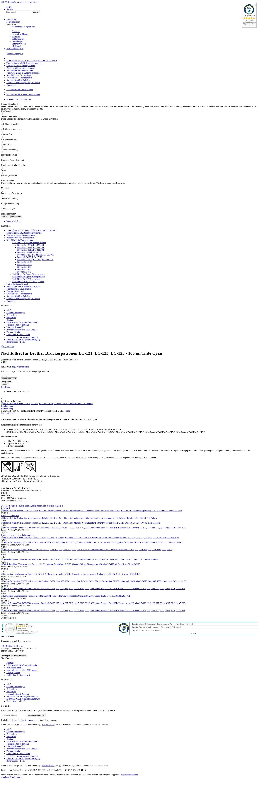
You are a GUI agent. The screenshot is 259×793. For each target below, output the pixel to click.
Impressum (11, 317)
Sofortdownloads (19, 44)
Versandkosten (48, 724)
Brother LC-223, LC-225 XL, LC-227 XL (35, 255)
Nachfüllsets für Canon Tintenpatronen (28, 274)
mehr (67, 411)
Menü (8, 7)
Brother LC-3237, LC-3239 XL (31, 245)
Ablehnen (5, 777)
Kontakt (9, 320)
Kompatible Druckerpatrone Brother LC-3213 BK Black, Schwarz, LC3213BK (106, 574)
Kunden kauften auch (20, 506)
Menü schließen (13, 22)
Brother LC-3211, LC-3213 (29, 252)
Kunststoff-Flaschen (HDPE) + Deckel (23, 298)
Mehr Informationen (129, 775)
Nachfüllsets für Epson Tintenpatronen (28, 277)
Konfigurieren (16, 777)
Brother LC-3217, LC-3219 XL (31, 250)
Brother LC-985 (24, 267)
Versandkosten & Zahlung (17, 325)
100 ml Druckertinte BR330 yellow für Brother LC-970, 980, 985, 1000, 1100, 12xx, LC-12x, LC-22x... (138, 542)
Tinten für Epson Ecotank (17, 284)
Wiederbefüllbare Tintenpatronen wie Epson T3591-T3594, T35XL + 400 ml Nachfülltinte (119, 559)
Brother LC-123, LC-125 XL (29, 257)
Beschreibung (7, 406)
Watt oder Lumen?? (14, 327)
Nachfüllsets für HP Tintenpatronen (27, 279)
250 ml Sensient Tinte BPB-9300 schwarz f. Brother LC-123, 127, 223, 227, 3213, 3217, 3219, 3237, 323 (139, 603)
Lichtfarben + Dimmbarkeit (18, 334)
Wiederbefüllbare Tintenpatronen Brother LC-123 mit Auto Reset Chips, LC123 (106, 564)
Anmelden (16, 27)
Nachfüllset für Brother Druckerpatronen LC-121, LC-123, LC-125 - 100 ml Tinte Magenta (121, 523)
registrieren (30, 27)
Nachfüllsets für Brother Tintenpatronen (29, 242)
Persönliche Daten (19, 34)
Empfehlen (5, 387)
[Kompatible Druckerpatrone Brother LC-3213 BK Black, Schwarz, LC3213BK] (36, 574)
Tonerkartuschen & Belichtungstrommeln (24, 233)
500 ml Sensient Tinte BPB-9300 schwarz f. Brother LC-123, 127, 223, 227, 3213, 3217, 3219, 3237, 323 (139, 528)
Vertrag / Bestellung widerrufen (14, 656)
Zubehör (5, 506)
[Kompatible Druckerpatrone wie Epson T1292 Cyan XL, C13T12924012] (34, 596)
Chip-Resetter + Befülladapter (19, 294)
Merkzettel (16, 46)
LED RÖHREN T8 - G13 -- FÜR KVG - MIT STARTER (31, 230)
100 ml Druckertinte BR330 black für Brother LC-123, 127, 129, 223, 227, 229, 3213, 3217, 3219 (130, 549)
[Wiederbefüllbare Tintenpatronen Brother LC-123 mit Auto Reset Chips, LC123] (36, 564)
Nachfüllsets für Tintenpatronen (19, 240)
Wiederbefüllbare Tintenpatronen (20, 238)
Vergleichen (6, 382)
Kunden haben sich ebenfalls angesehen (46, 506)
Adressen (16, 36)
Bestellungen (17, 41)
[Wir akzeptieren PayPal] (7, 346)
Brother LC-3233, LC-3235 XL (31, 247)
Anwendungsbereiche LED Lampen (22, 330)
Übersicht (16, 31)
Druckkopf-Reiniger (15, 291)
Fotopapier (11, 301)
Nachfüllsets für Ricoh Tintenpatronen (28, 281)
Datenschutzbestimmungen (23, 720)
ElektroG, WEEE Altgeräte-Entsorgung (23, 339)
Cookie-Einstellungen (15, 312)
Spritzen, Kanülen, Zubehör (18, 296)
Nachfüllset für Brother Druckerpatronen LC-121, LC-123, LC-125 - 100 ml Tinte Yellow (118, 518)
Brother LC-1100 (24, 262)
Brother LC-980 (24, 269)
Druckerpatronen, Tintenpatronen (20, 235)
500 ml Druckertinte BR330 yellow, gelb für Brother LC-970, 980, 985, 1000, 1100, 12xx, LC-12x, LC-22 (140, 581)
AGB (8, 310)
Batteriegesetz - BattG (15, 342)
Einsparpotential (13, 332)
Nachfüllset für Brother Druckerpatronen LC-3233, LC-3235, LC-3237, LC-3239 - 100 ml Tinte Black (135, 537)
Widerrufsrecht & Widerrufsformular (21, 322)
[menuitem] (132, 7)
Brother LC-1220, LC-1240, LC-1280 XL (35, 259)
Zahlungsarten (18, 39)
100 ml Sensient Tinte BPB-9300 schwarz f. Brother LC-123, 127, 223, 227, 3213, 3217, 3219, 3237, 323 (139, 588)
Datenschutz (11, 315)
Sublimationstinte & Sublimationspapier (23, 286)
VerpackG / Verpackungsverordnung (22, 337)
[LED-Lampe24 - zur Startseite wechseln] (19, 2)
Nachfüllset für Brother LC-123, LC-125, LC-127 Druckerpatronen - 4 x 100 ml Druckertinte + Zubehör (137, 511)
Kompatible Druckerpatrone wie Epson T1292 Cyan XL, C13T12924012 (98, 596)
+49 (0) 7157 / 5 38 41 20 (12, 646)
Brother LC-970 (24, 272)
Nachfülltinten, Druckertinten (18, 289)
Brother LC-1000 (24, 264)
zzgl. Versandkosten (20, 367)
